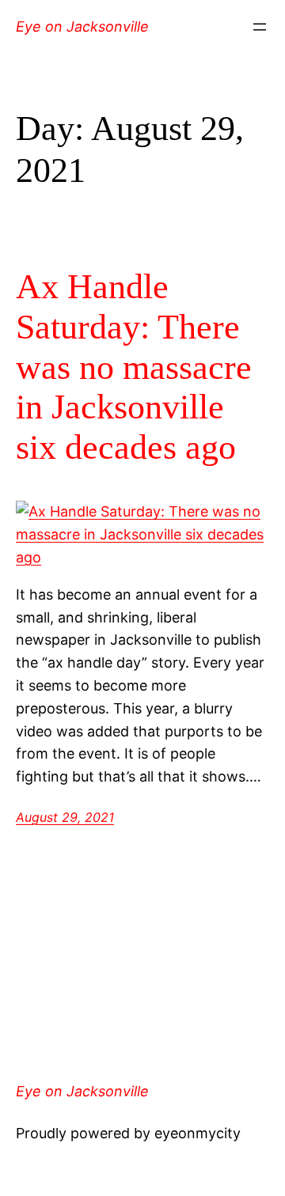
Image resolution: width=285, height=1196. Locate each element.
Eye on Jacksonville (82, 26)
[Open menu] (259, 26)
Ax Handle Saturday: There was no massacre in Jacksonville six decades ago (134, 366)
